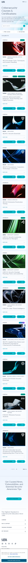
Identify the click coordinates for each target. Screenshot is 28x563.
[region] (14, 556)
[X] (6, 543)
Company (4, 519)
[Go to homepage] (3, 2)
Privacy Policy (4, 546)
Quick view (5, 65)
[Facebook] (12, 543)
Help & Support (6, 523)
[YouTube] (9, 543)
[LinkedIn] (2, 543)
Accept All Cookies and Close (14, 560)
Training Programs (7, 527)
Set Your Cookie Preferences (14, 556)
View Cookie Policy (14, 553)
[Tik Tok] (15, 543)
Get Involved (5, 531)
